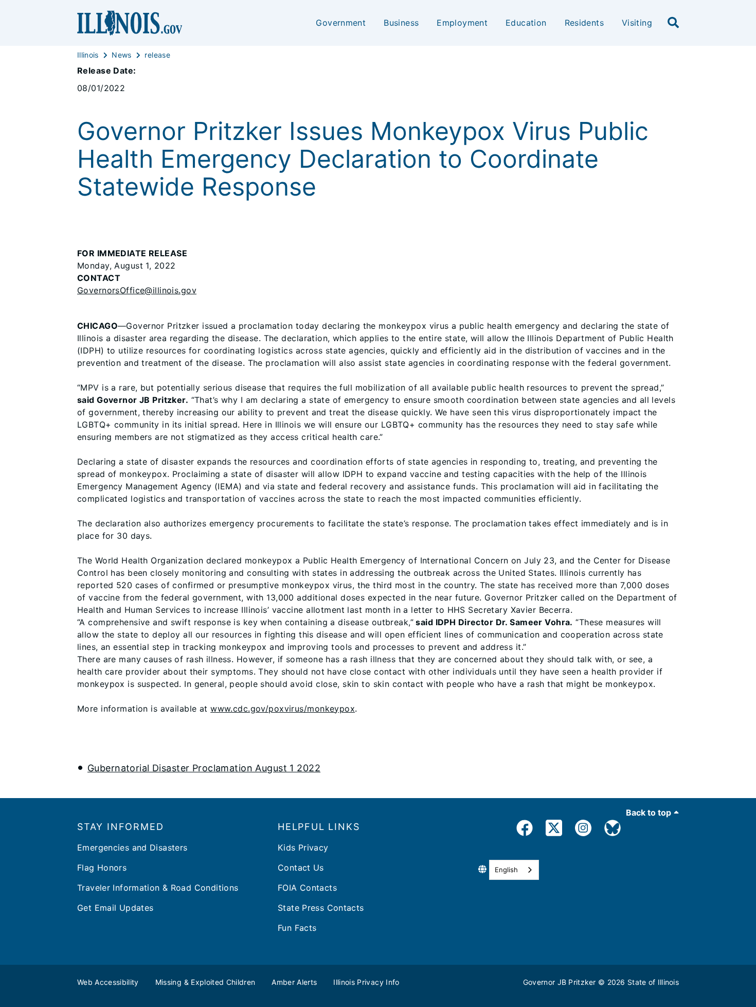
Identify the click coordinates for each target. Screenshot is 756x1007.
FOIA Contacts (307, 887)
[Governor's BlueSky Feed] (612, 830)
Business (401, 22)
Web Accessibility (108, 982)
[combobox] (514, 870)
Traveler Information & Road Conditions (157, 887)
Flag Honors (102, 867)
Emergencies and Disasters (132, 847)
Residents (584, 22)
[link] (524, 830)
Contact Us (301, 867)
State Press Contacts (321, 908)
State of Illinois (653, 982)
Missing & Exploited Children (205, 982)
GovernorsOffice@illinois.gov (136, 290)
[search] (673, 23)
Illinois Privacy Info (366, 982)
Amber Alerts (294, 982)
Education (526, 22)
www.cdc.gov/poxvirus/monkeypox (282, 708)
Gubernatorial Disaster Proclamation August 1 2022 (203, 768)
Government (341, 22)
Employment (462, 22)
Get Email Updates (115, 908)
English (506, 869)
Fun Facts (297, 928)
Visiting (637, 22)
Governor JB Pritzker (559, 982)
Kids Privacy (303, 847)
